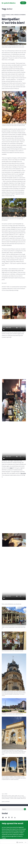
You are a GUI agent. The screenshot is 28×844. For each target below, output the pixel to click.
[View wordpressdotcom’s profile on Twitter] (6, 817)
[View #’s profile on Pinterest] (12, 817)
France (8, 14)
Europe (4, 14)
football (11, 797)
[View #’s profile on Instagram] (9, 817)
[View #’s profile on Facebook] (3, 817)
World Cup (23, 798)
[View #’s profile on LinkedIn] (15, 817)
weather (18, 798)
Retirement (22, 14)
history (20, 797)
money (3, 798)
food (8, 797)
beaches (6, 795)
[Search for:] (14, 809)
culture (12, 795)
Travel (3, 16)
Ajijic (3, 795)
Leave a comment (5, 801)
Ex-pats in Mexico (8, 3)
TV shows (11, 798)
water (15, 798)
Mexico (24, 797)
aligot (11, 468)
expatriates (4, 797)
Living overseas (14, 14)
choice (9, 795)
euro (19, 795)
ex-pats (22, 795)
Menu (23, 2)
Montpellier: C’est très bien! (13, 21)
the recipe (23, 473)
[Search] (25, 809)
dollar (16, 795)
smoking (7, 798)
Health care (16, 797)
